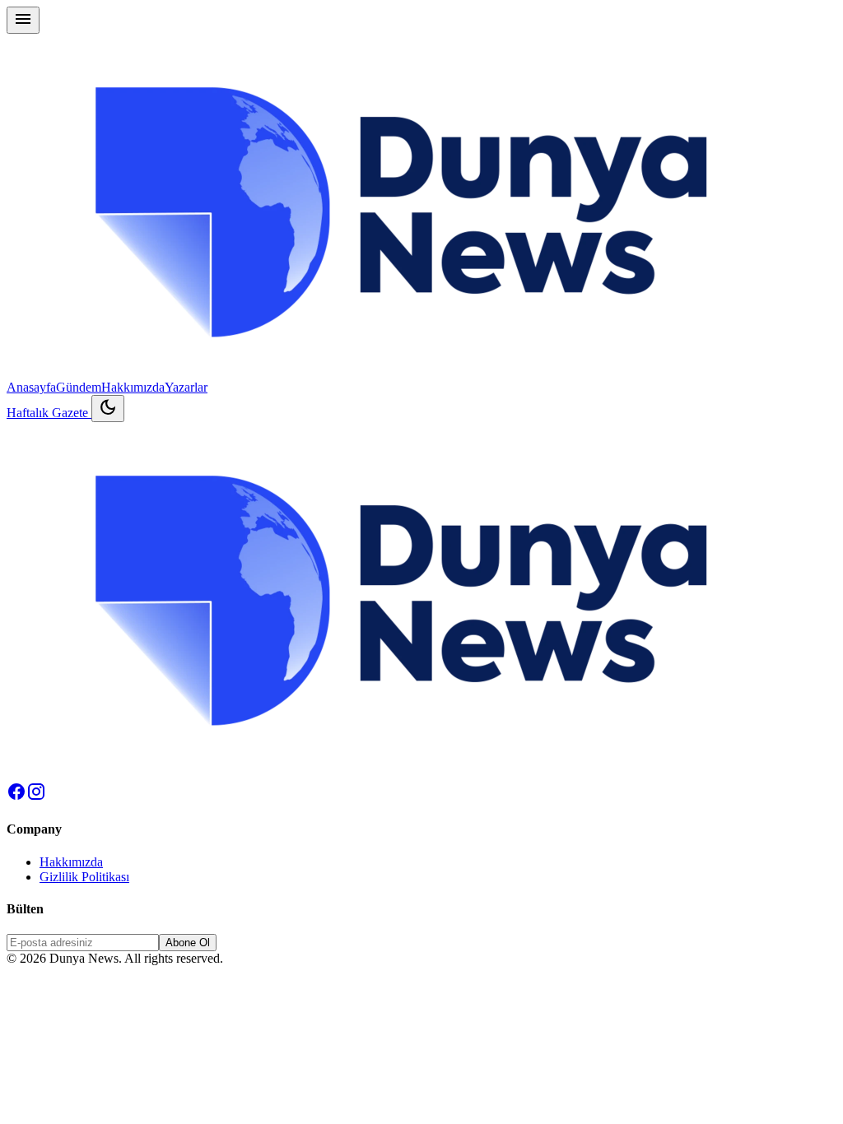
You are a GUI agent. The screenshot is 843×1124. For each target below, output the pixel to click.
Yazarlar (186, 387)
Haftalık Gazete (49, 413)
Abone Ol (187, 942)
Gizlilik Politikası (84, 877)
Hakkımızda (133, 387)
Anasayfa (31, 387)
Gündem (78, 387)
